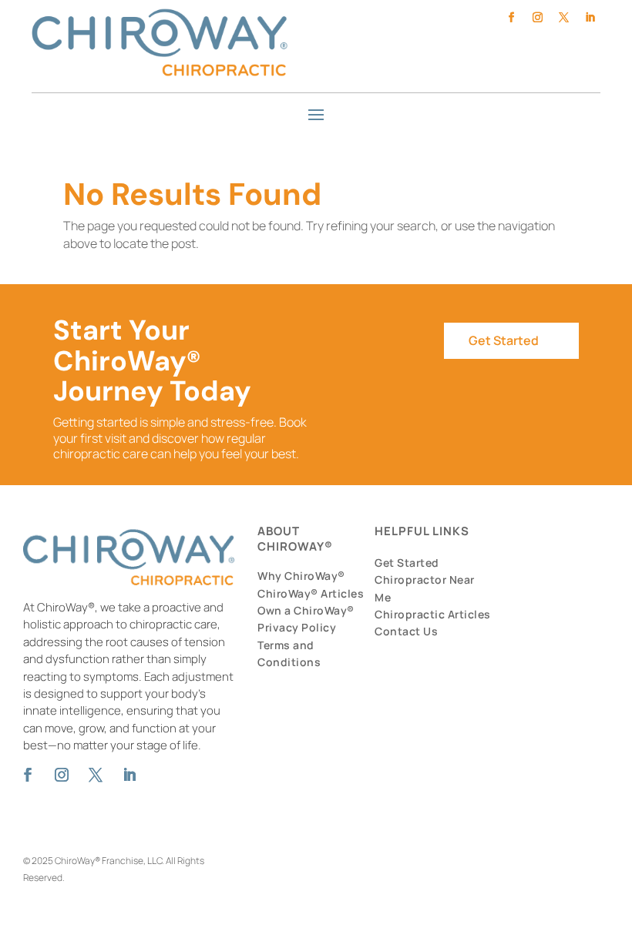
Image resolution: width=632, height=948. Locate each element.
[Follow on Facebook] (512, 18)
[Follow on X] (564, 18)
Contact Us (406, 631)
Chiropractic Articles (433, 614)
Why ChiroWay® (301, 575)
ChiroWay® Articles (310, 593)
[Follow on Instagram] (538, 18)
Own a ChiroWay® (306, 610)
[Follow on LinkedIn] (590, 18)
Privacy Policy (296, 627)
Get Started (504, 340)
